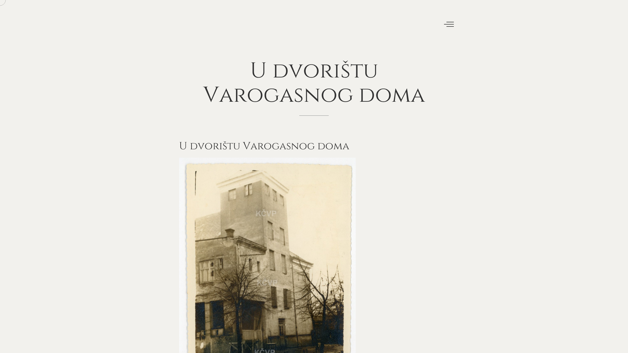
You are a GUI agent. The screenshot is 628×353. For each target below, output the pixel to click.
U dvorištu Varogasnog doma (264, 146)
